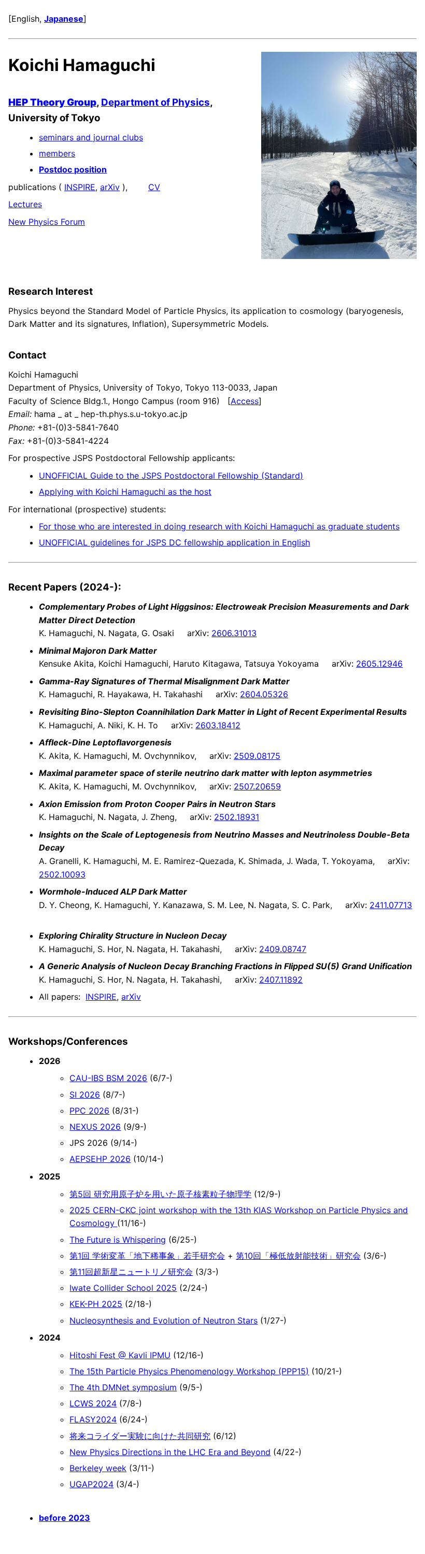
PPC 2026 (89, 1110)
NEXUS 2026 (95, 1126)
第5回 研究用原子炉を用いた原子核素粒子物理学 (160, 1194)
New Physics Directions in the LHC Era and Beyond (170, 1452)
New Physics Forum (46, 222)
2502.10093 (62, 874)
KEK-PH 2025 (95, 1304)
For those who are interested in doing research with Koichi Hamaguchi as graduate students (219, 526)
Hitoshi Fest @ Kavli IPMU (120, 1355)
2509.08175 (257, 756)
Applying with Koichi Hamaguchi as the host (125, 491)
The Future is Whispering (117, 1239)
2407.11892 (281, 979)
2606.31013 (234, 633)
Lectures (25, 204)
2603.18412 (217, 725)
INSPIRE (79, 187)
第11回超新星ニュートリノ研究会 (131, 1272)
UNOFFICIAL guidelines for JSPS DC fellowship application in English (174, 542)
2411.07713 (391, 905)
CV (154, 187)
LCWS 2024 (93, 1403)
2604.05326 (264, 694)
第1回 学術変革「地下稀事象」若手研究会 (147, 1255)
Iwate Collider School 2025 (123, 1288)
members (57, 153)
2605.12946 (379, 663)
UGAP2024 (91, 1484)
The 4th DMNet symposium (123, 1387)
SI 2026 (84, 1094)
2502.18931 (236, 817)
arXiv (110, 187)
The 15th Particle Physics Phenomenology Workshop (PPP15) (189, 1371)
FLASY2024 (93, 1419)
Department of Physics (155, 102)
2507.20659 (257, 786)
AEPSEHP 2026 (100, 1159)
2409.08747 (282, 949)
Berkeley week (97, 1468)
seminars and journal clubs (91, 137)
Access (245, 401)
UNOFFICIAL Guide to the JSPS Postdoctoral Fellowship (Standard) (171, 475)
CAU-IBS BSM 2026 (108, 1078)
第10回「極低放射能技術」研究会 (298, 1255)
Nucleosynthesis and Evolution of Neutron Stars (163, 1320)
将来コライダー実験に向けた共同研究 (139, 1436)
